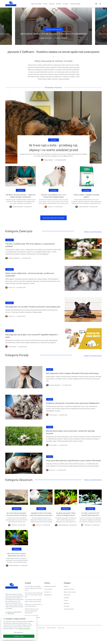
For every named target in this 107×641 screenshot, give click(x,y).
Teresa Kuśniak (48, 589)
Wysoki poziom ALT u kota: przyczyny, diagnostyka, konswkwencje (32, 610)
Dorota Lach (47, 592)
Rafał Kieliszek (48, 595)
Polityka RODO (41, 627)
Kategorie (67, 583)
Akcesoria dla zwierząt (53, 29)
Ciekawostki (67, 595)
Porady (45, 3)
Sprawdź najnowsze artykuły (53, 218)
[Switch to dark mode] (100, 3)
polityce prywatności (24, 628)
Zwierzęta (51, 3)
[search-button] (96, 4)
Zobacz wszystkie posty (93, 232)
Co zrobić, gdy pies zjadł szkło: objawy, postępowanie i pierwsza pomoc (33, 588)
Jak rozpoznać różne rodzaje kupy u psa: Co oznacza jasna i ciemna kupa (33, 594)
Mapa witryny (61, 627)
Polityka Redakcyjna (51, 627)
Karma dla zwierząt (69, 589)
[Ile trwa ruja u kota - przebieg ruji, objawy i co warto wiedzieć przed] (53, 127)
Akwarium (58, 3)
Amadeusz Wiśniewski (50, 586)
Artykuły (28, 583)
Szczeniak (65, 3)
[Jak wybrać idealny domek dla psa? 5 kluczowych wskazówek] (53, 26)
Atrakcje (66, 586)
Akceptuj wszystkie (19, 636)
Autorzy (47, 583)
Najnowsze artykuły (36, 3)
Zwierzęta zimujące (75, 3)
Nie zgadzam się (18, 632)
